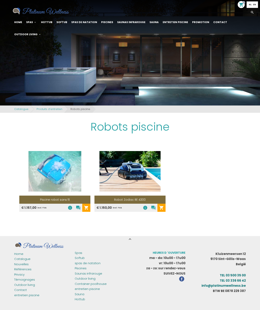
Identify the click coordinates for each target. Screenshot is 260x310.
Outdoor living (26, 34)
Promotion (200, 22)
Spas (29, 22)
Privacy (19, 274)
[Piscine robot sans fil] (54, 171)
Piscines (107, 22)
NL (250, 4)
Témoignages (24, 279)
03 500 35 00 (233, 275)
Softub (61, 22)
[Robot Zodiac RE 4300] (130, 171)
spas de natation (84, 22)
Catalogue (21, 109)
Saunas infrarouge (131, 22)
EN (254, 4)
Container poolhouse (91, 284)
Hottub (46, 22)
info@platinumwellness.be (224, 285)
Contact (220, 22)
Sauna (154, 22)
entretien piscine (175, 22)
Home (18, 22)
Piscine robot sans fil (55, 200)
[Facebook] (181, 279)
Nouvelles (21, 264)
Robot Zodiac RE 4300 (130, 200)
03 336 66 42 (233, 280)
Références (22, 269)
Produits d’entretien (49, 109)
